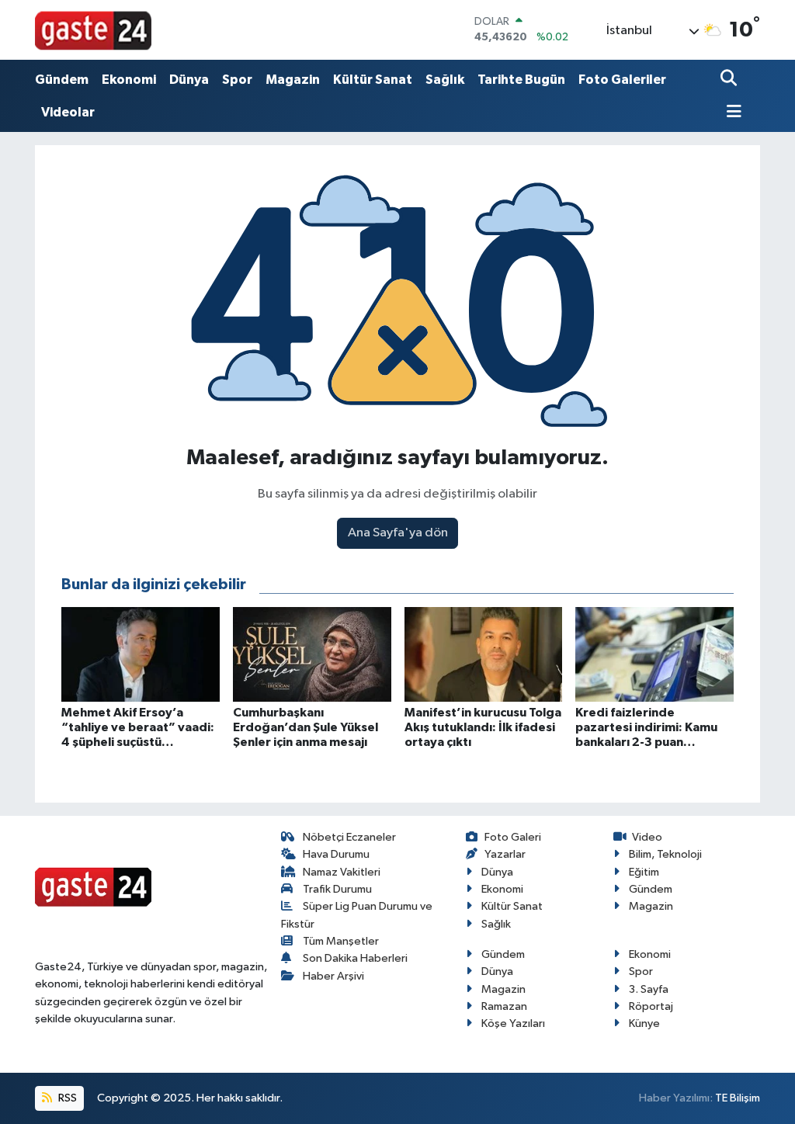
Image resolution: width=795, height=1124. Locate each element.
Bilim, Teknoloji (665, 854)
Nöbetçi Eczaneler (349, 837)
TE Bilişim (737, 1098)
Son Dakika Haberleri (355, 958)
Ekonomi (129, 79)
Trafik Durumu (337, 889)
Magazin (293, 79)
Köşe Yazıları (513, 1023)
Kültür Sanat (372, 79)
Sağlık (444, 79)
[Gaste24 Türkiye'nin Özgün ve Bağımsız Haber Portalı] (93, 29)
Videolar (68, 112)
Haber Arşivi (333, 976)
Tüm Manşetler (341, 941)
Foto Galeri (512, 837)
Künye (644, 1023)
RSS (66, 1098)
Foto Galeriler (622, 79)
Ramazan (504, 1006)
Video (647, 837)
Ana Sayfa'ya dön (398, 532)
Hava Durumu (336, 854)
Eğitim (644, 872)
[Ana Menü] (731, 113)
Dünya (189, 79)
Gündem (62, 79)
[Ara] (730, 79)
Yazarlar (505, 854)
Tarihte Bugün (521, 79)
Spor (237, 79)
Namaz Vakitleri (341, 872)
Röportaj (651, 1006)
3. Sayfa (648, 989)
